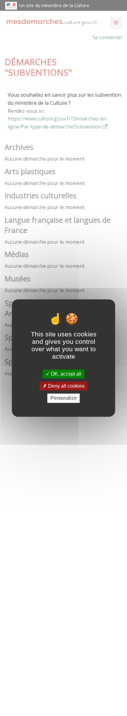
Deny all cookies (65, 386)
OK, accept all (65, 374)
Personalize (64, 398)
